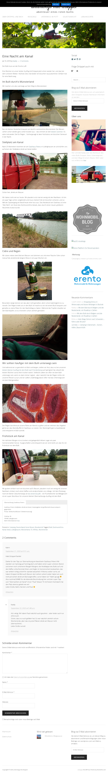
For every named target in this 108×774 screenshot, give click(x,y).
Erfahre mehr (66, 4)
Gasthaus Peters (35, 146)
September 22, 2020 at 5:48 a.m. (23, 608)
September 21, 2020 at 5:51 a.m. (18, 551)
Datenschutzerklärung (21, 677)
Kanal (8, 530)
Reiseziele (32, 17)
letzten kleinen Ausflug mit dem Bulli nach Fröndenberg (22, 370)
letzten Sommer (57, 132)
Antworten (9, 592)
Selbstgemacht (69, 17)
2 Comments (24, 61)
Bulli (50, 527)
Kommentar (7, 652)
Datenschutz (6, 737)
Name (5, 682)
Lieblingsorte (87, 17)
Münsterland (25, 530)
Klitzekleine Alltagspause (53, 736)
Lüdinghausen (16, 530)
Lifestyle (80, 770)
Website (5, 702)
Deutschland (20, 527)
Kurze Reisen (30, 527)
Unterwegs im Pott (49, 17)
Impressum (6, 731)
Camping (12, 527)
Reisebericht (39, 527)
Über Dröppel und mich (12, 17)
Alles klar (55, 4)
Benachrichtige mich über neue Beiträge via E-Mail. (22, 719)
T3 (31, 530)
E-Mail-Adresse (8, 692)
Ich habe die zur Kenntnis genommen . (26, 677)
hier (18, 521)
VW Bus (35, 530)
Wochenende (43, 530)
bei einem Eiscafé (34, 494)
